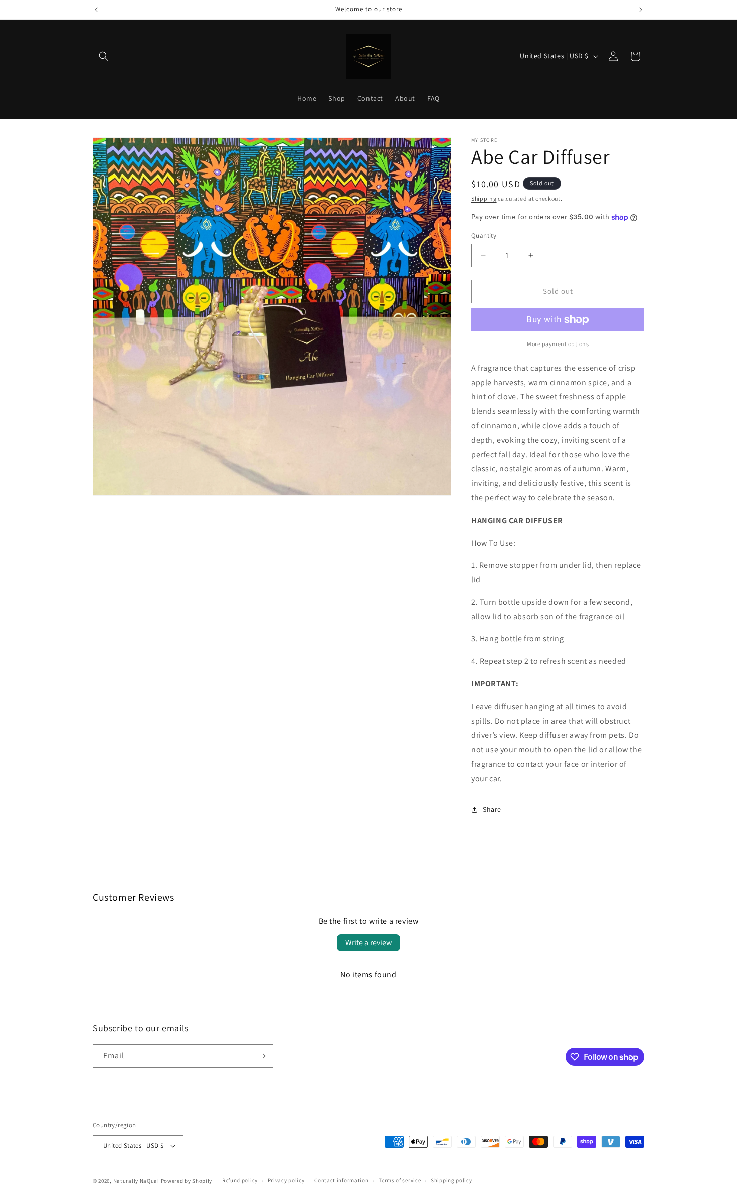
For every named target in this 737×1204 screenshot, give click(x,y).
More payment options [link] (558, 344)
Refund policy (240, 1180)
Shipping (484, 198)
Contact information (341, 1180)
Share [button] (492, 809)
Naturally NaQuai (136, 1180)
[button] (104, 56)
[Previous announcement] (96, 9)
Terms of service (400, 1180)
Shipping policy (451, 1180)
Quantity (483, 235)
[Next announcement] (641, 9)
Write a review (368, 942)
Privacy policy (286, 1180)
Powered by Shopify (187, 1180)
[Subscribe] (262, 1056)
